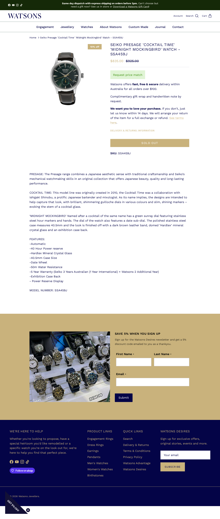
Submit (124, 397)
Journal (160, 27)
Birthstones (95, 475)
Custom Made (138, 27)
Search (128, 438)
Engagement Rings (100, 438)
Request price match (127, 74)
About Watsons (111, 27)
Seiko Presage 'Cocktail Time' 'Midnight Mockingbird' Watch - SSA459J (81, 37)
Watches (87, 27)
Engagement (45, 27)
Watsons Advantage (136, 463)
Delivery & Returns (136, 445)
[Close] (27, 509)
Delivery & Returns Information (132, 130)
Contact (178, 27)
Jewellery (67, 27)
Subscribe (173, 466)
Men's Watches (97, 463)
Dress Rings (95, 445)
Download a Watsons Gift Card (131, 6)
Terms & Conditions (136, 451)
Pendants (93, 457)
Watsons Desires (134, 469)
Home (32, 37)
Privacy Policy (132, 457)
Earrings (93, 451)
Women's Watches (100, 469)
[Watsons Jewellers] (24, 15)
